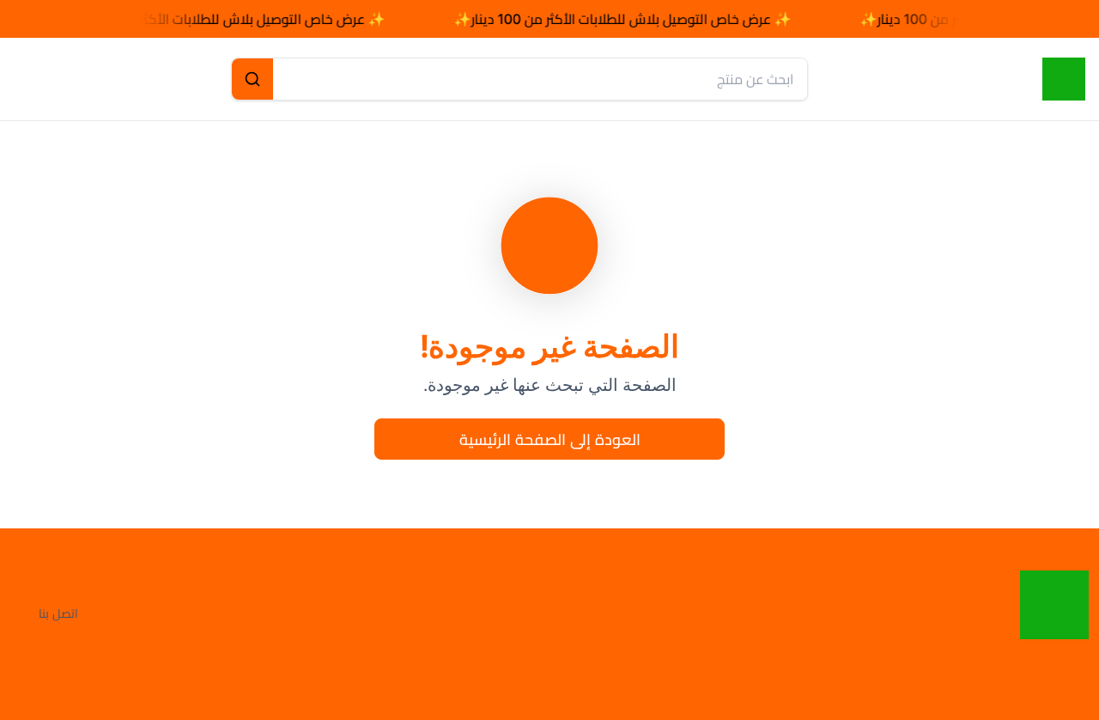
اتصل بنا (58, 613)
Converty (220, 689)
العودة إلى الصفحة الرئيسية (550, 439)
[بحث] (252, 79)
